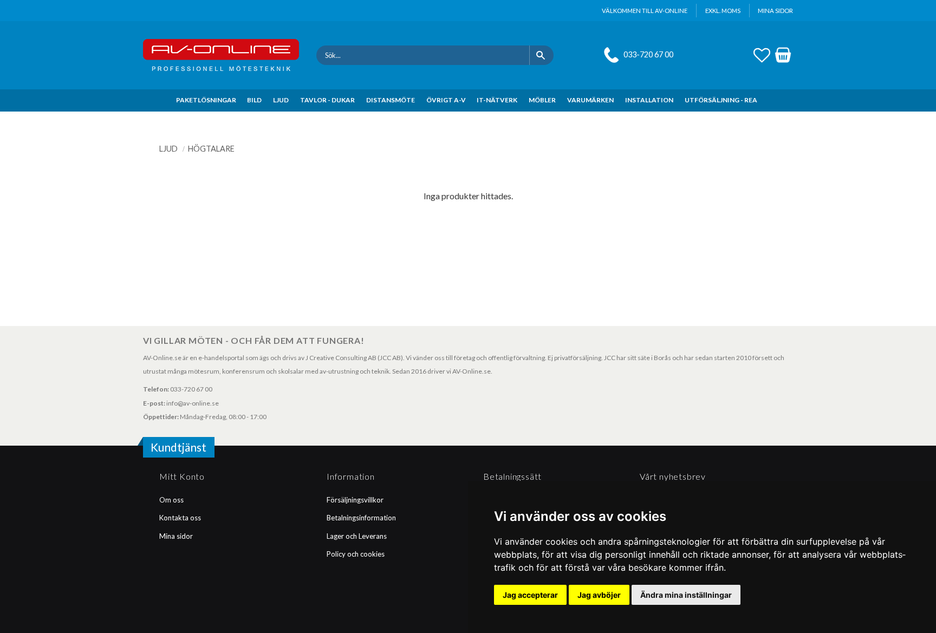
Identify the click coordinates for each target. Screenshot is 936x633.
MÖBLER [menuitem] (542, 100)
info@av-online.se (192, 403)
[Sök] (541, 55)
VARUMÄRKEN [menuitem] (590, 100)
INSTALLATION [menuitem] (649, 100)
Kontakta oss (180, 517)
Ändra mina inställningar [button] (686, 594)
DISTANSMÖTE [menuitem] (390, 100)
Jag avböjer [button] (599, 594)
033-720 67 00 (648, 54)
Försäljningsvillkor (355, 499)
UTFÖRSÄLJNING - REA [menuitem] (721, 100)
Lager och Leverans (357, 536)
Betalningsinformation (361, 517)
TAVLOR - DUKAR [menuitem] (327, 100)
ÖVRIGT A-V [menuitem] (446, 100)
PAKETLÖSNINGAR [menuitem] (206, 100)
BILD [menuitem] (254, 100)
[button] (761, 53)
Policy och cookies (356, 554)
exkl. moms (722, 10)
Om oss (171, 499)
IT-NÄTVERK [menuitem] (497, 100)
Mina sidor (176, 536)
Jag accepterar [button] (530, 594)
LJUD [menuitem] (281, 100)
